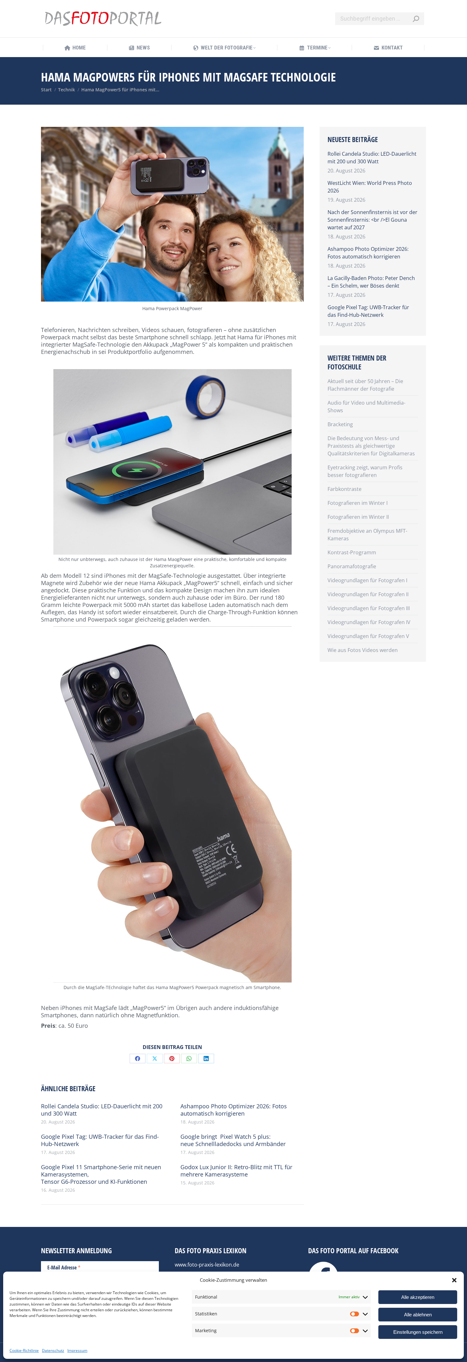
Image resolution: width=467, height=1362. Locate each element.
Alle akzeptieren (417, 1297)
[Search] (416, 18)
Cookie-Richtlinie (24, 1350)
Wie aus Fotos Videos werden (363, 650)
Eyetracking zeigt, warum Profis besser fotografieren (365, 471)
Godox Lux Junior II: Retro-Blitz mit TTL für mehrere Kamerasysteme (236, 1170)
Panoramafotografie (352, 566)
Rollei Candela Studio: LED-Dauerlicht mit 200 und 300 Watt (101, 1110)
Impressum (77, 1350)
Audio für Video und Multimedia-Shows (366, 406)
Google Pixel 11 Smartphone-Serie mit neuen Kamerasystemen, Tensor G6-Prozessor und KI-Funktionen (101, 1174)
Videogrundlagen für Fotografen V (368, 636)
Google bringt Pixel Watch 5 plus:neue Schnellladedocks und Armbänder (233, 1140)
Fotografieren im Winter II (358, 516)
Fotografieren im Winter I (358, 502)
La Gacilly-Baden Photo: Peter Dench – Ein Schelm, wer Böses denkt (371, 282)
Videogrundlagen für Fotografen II (368, 594)
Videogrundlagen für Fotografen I (367, 580)
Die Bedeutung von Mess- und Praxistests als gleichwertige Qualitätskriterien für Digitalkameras (371, 446)
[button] (454, 1280)
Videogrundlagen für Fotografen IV (369, 622)
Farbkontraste (345, 488)
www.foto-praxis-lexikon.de (207, 1264)
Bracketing (340, 424)
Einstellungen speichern (418, 1332)
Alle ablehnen (418, 1314)
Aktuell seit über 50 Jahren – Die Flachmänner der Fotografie (365, 385)
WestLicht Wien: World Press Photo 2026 (370, 186)
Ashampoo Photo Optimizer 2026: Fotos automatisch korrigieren (233, 1110)
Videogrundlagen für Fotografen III (369, 608)
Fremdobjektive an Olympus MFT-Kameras (367, 534)
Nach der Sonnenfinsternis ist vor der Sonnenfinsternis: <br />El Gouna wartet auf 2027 (372, 220)
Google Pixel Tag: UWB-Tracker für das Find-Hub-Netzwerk (100, 1140)
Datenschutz (53, 1350)
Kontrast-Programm (352, 552)
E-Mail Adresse (64, 1267)
